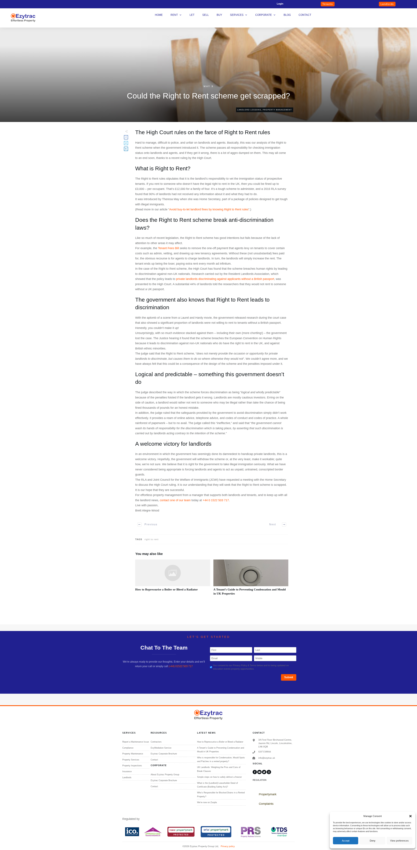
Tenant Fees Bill (168, 248)
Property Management (277, 110)
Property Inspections (132, 765)
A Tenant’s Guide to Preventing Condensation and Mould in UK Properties (250, 579)
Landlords (126, 777)
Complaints (266, 803)
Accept (345, 840)
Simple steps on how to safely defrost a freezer (219, 777)
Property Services (130, 759)
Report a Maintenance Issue (135, 742)
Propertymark (267, 794)
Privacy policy (228, 846)
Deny (372, 840)
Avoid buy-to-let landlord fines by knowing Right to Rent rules (208, 209)
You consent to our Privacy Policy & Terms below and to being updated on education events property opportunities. (251, 667)
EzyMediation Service (161, 748)
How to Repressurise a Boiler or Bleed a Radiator (172, 579)
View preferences (399, 840)
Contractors (156, 742)
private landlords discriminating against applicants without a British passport (225, 279)
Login (280, 3)
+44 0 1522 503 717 (216, 500)
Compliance (127, 748)
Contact (154, 759)
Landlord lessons (249, 110)
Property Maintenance (132, 753)
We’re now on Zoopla (207, 802)
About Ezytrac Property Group (165, 774)
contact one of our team (175, 500)
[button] (410, 816)
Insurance (127, 771)
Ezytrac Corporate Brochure (164, 753)
